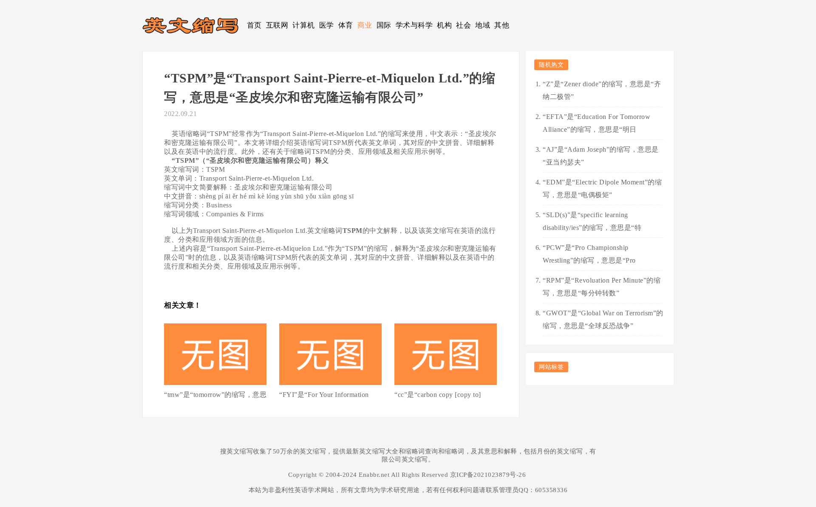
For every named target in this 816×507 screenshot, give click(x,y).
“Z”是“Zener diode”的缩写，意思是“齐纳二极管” (602, 90)
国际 (384, 25)
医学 (326, 25)
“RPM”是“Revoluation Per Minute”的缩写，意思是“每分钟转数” (601, 287)
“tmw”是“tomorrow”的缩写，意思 (215, 394)
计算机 (303, 25)
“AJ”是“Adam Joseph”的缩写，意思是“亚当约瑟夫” (601, 156)
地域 (482, 25)
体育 (345, 25)
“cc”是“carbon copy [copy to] (437, 394)
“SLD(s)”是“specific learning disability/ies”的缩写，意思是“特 (592, 221)
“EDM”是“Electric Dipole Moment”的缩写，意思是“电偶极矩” (602, 188)
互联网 (277, 25)
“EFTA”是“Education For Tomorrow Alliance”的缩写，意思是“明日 (596, 123)
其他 (501, 25)
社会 (463, 25)
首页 (254, 25)
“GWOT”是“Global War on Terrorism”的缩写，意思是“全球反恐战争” (603, 319)
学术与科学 (414, 25)
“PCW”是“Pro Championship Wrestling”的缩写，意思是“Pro (589, 254)
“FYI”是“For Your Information (324, 394)
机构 (444, 25)
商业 (364, 25)
